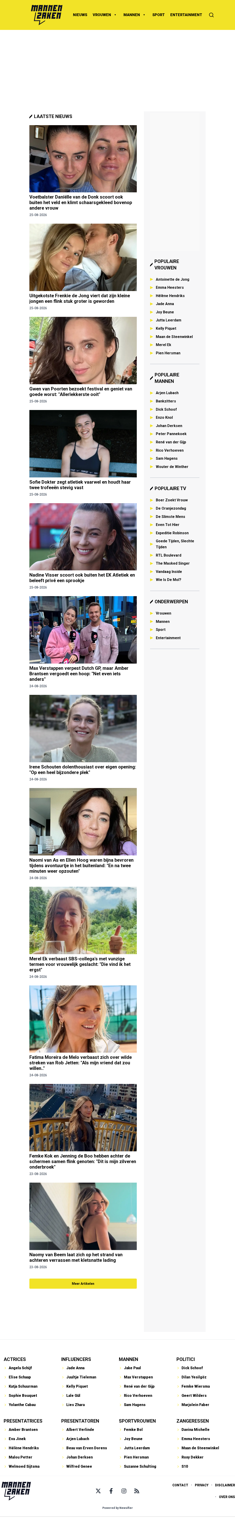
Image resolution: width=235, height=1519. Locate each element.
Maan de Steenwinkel (174, 337)
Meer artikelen (83, 1283)
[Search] (211, 15)
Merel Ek (163, 345)
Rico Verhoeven (170, 450)
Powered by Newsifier (117, 1508)
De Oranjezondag (171, 508)
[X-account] (98, 1491)
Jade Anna (165, 304)
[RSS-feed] (137, 1491)
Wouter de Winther (172, 467)
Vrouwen (163, 613)
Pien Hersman (168, 353)
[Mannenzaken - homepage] (46, 15)
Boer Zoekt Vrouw (172, 500)
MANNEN (131, 15)
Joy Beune (165, 312)
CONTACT (180, 1485)
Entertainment (168, 638)
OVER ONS (227, 1497)
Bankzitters (166, 401)
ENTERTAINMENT (186, 15)
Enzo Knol (164, 417)
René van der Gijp (171, 442)
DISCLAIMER (225, 1485)
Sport (160, 629)
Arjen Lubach (167, 393)
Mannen (163, 621)
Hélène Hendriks (170, 296)
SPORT (158, 15)
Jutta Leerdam (168, 320)
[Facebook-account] (111, 1491)
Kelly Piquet (166, 328)
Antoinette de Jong (172, 279)
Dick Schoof (166, 409)
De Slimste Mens (170, 516)
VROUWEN (102, 15)
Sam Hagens (167, 458)
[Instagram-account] (124, 1491)
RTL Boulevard (168, 555)
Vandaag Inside (169, 571)
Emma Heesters (170, 287)
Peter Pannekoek (171, 434)
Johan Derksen (169, 426)
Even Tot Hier (167, 525)
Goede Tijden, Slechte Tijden (175, 544)
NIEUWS (80, 15)
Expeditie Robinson (172, 533)
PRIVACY (201, 1485)
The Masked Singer (173, 563)
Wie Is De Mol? (168, 580)
